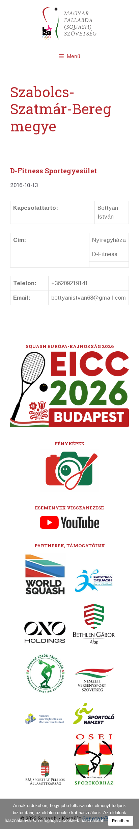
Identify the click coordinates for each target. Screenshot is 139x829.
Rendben (120, 821)
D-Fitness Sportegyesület (53, 170)
